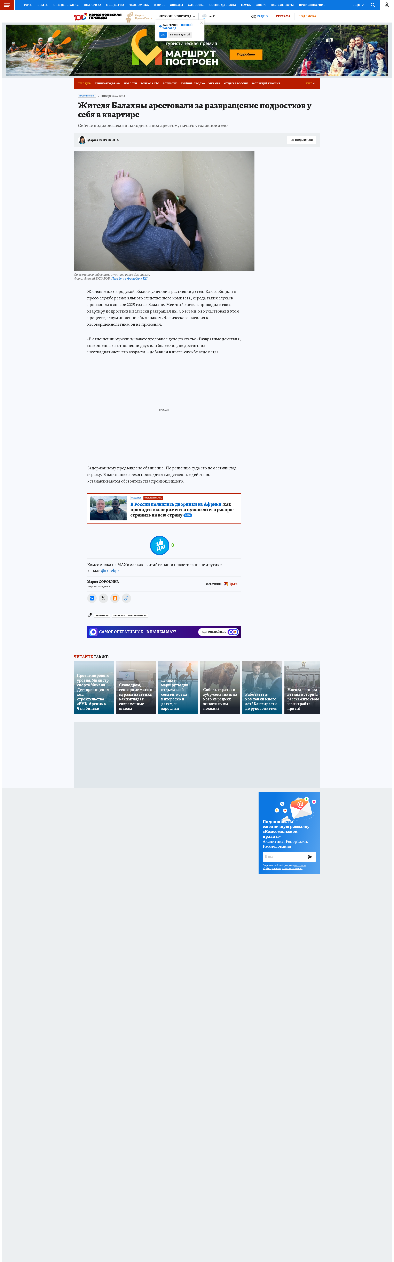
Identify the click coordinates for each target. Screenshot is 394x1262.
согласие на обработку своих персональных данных (284, 867)
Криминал (102, 615)
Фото (27, 5)
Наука (246, 5)
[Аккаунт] (387, 5)
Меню (7, 5)
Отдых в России (236, 83)
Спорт (261, 5)
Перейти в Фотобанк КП (129, 278)
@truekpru (111, 571)
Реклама (283, 16)
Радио (262, 16)
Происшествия (312, 5)
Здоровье (196, 5)
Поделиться (304, 140)
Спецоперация (66, 5)
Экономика (139, 5)
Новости (130, 83)
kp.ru (233, 583)
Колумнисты (282, 5)
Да (163, 34)
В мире (159, 5)
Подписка (307, 16)
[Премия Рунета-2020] (136, 16)
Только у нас (150, 83)
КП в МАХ (214, 83)
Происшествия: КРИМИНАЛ (130, 615)
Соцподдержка (222, 5)
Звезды (176, 5)
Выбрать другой (180, 34)
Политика (92, 5)
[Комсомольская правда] (97, 16)
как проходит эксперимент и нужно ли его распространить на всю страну (182, 510)
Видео (42, 5)
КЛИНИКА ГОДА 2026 (107, 83)
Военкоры (170, 83)
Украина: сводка (193, 83)
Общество (115, 5)
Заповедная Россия (265, 83)
